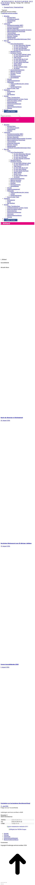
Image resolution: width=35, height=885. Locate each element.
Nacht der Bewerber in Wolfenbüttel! (12, 417)
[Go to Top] (17, 880)
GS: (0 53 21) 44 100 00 (21, 1)
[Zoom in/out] (6, 882)
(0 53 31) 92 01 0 (16, 820)
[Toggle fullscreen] (4, 882)
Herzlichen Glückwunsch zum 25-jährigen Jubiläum (16, 543)
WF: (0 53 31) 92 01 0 (8, 1)
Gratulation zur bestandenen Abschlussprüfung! (15, 803)
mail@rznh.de (5, 4)
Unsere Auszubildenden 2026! (10, 664)
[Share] (3, 882)
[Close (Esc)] (1, 882)
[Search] (20, 116)
